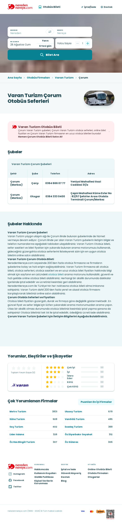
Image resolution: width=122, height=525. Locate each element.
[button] (89, 7)
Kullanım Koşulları (45, 473)
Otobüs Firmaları (38, 77)
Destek (108, 7)
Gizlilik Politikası (44, 477)
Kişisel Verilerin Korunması (43, 482)
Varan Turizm (64, 77)
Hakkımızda (41, 469)
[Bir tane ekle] (87, 43)
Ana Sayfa (15, 77)
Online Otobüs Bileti (100, 469)
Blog (63, 480)
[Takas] (50, 32)
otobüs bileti (56, 274)
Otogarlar (94, 477)
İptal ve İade (68, 469)
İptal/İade (90, 7)
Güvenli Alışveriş (71, 473)
